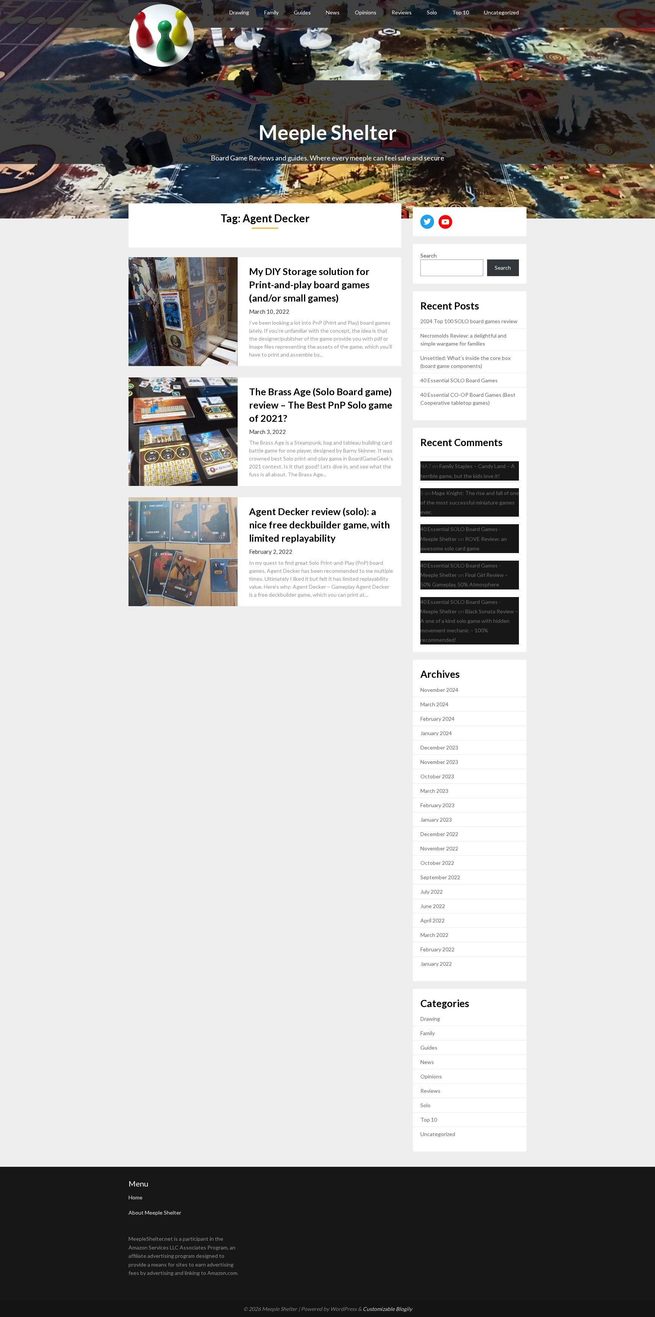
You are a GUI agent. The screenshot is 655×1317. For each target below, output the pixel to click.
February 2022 (437, 949)
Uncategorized (501, 12)
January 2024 (436, 733)
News (333, 12)
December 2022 (439, 834)
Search (428, 255)
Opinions (365, 12)
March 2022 (434, 935)
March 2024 (434, 704)
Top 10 (460, 12)
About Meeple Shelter (154, 1212)
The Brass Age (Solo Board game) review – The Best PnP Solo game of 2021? (320, 405)
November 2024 (439, 690)
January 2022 (436, 963)
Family (271, 12)
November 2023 (439, 762)
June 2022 (432, 906)
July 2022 (431, 891)
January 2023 (436, 819)
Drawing (239, 12)
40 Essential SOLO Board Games (459, 380)
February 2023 (437, 805)
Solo (432, 12)
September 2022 (440, 877)
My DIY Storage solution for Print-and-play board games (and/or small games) (309, 284)
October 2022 (437, 863)
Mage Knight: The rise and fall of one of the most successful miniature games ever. (469, 502)
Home (135, 1197)
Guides (302, 12)
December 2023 (439, 747)
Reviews (402, 12)
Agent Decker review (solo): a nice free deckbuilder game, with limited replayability (319, 525)
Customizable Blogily (387, 1309)
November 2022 (439, 848)
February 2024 (437, 718)
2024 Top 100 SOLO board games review (468, 321)
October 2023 (437, 776)
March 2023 (434, 790)
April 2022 (432, 920)
